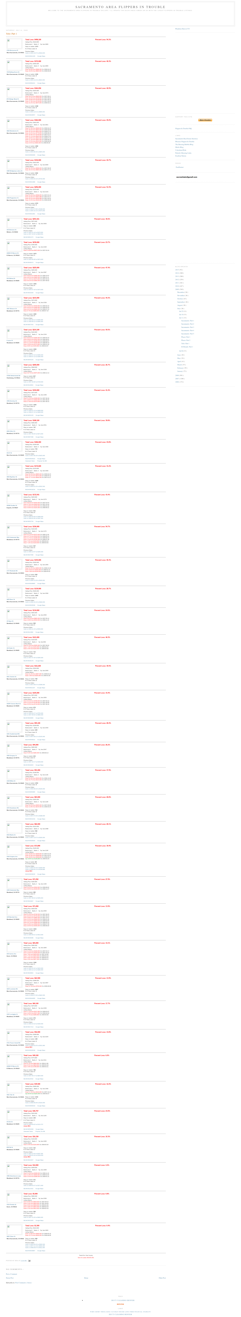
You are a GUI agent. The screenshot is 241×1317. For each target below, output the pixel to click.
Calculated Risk (180, 150)
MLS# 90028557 (30, 115)
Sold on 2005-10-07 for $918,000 (35, 53)
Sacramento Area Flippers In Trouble (120, 7)
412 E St (9, 453)
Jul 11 (181, 318)
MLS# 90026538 (30, 1050)
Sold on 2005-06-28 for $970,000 (33, 259)
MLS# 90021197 (30, 687)
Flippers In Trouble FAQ (183, 128)
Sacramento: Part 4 (187, 330)
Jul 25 (181, 311)
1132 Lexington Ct (12, 1014)
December (181, 292)
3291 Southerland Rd (13, 734)
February (180, 368)
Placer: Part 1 (185, 337)
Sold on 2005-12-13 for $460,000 (33, 970)
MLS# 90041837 (28, 1160)
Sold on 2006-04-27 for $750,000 (33, 713)
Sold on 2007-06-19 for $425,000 (35, 455)
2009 (177, 289)
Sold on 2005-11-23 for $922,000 (35, 80)
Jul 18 (181, 314)
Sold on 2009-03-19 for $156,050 (33, 1155)
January (180, 371)
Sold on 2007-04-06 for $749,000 (33, 382)
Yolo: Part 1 (185, 343)
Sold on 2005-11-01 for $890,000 (35, 112)
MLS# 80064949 (30, 155)
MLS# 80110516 (28, 1079)
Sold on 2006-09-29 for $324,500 (35, 1102)
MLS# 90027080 (28, 555)
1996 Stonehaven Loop (14, 1176)
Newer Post (10, 1278)
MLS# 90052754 (28, 521)
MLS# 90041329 (30, 56)
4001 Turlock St (11, 676)
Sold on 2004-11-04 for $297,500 (33, 1153)
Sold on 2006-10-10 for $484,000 (35, 602)
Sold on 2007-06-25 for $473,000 (33, 434)
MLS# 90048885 (30, 583)
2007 (177, 378)
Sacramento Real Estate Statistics (186, 138)
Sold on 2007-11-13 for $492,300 (35, 1246)
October (180, 299)
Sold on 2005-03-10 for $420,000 (33, 968)
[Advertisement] (120, 19)
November (181, 295)
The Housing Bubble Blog (184, 144)
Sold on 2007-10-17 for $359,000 (33, 762)
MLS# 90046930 (30, 840)
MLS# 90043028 (28, 292)
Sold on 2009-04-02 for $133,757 (33, 1124)
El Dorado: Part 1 (187, 347)
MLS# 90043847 (28, 901)
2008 (177, 375)
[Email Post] (29, 1260)
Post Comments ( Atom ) (23, 1283)
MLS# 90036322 (30, 458)
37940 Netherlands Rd (13, 375)
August (180, 305)
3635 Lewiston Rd (12, 989)
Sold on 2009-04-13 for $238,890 (35, 869)
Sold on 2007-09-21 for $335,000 (35, 736)
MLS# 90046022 (30, 739)
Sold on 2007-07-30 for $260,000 (33, 657)
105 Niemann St (11, 229)
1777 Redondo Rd (12, 571)
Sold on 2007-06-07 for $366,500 (35, 684)
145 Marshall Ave (12, 917)
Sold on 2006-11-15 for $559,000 (33, 629)
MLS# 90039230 (30, 874)
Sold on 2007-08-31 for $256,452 (33, 898)
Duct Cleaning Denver (123, 1300)
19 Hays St (10, 621)
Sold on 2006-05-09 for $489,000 (33, 516)
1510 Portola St (11, 1204)
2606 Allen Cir (11, 431)
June (179, 355)
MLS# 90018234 (30, 489)
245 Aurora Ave (11, 953)
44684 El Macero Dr (13, 253)
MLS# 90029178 (28, 660)
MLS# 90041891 (30, 214)
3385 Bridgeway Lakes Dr (14, 171)
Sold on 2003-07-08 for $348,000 (35, 209)
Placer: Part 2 (185, 340)
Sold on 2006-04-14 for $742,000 (35, 179)
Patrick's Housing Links (183, 153)
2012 (177, 279)
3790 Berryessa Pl (12, 50)
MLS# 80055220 (28, 359)
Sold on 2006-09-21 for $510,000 (33, 934)
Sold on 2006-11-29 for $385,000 (35, 580)
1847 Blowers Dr (12, 308)
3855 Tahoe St (11, 1236)
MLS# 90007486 (28, 437)
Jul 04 (181, 351)
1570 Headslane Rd (13, 808)
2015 (177, 270)
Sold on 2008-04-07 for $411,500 (35, 1247)
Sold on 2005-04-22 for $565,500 (35, 1244)
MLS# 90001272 (28, 237)
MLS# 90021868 (30, 182)
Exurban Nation (180, 156)
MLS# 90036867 (30, 1250)
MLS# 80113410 (28, 1188)
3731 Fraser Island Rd (13, 1043)
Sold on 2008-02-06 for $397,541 (33, 518)
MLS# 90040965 (28, 718)
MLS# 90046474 (28, 262)
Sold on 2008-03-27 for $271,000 (33, 1185)
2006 (177, 382)
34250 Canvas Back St (14, 703)
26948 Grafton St (12, 505)
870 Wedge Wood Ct (13, 99)
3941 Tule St (10, 1094)
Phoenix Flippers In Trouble (184, 141)
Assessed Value (30, 461)
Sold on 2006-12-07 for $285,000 (33, 551)
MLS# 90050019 (30, 1106)
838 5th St (10, 1147)
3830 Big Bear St (12, 477)
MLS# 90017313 (28, 1027)
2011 (177, 283)
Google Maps (41, 56)
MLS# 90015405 (28, 1220)
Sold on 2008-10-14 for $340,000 (33, 1023)
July (179, 308)
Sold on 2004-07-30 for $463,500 (35, 995)
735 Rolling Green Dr (13, 72)
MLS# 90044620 (28, 765)
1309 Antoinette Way (13, 890)
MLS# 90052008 (28, 1129)
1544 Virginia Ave (12, 856)
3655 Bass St (11, 599)
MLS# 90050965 (30, 792)
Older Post (162, 1278)
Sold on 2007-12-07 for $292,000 (35, 837)
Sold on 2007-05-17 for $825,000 (33, 1075)
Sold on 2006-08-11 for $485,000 (33, 320)
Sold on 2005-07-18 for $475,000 (33, 289)
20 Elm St (10, 1121)
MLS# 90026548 (30, 605)
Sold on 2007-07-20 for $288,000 (35, 815)
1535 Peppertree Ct (12, 198)
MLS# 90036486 (28, 938)
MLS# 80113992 (28, 632)
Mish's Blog (179, 147)
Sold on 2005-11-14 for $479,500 (33, 232)
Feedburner (180, 167)
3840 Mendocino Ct (12, 131)
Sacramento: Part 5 (187, 334)
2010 (177, 286)
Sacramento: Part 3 (187, 327)
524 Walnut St (11, 278)
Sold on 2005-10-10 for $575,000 (35, 210)
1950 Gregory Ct (12, 755)
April (179, 361)
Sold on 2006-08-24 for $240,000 (35, 789)
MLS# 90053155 (28, 415)
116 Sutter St (10, 648)
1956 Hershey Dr (12, 401)
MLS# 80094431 (30, 83)
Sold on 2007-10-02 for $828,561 (33, 234)
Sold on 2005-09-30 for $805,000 (35, 152)
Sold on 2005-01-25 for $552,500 (35, 486)
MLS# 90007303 (28, 324)
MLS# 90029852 (28, 973)
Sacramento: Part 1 (187, 320)
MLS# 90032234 (30, 819)
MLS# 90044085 (30, 998)
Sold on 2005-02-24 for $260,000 (35, 867)
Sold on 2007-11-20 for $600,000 (33, 1217)
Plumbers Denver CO (182, 29)
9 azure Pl (10, 340)
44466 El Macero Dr (13, 1066)
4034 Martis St (11, 835)
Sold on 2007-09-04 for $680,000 (33, 715)
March (179, 365)
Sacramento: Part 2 (187, 324)
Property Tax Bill (42, 461)
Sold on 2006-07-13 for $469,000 (33, 410)
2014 (177, 273)
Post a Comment (11, 1274)
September (181, 302)
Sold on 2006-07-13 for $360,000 (33, 355)
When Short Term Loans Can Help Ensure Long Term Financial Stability (120, 1312)
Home (86, 1278)
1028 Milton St (11, 781)
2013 (177, 276)
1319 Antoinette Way (13, 537)
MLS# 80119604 (28, 385)
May (179, 358)
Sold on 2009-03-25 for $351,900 (35, 1045)
